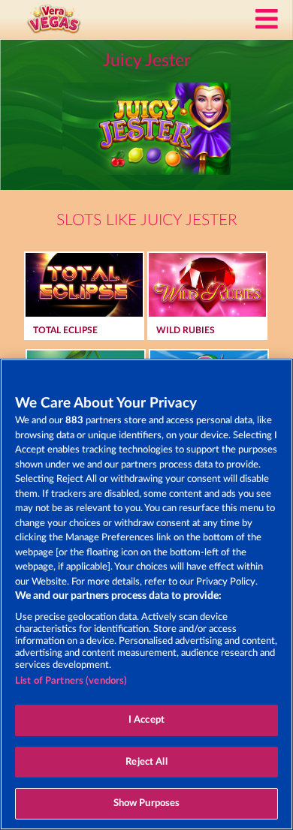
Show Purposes (146, 803)
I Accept (146, 720)
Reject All (146, 762)
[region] (146, 594)
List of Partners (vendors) (71, 681)
